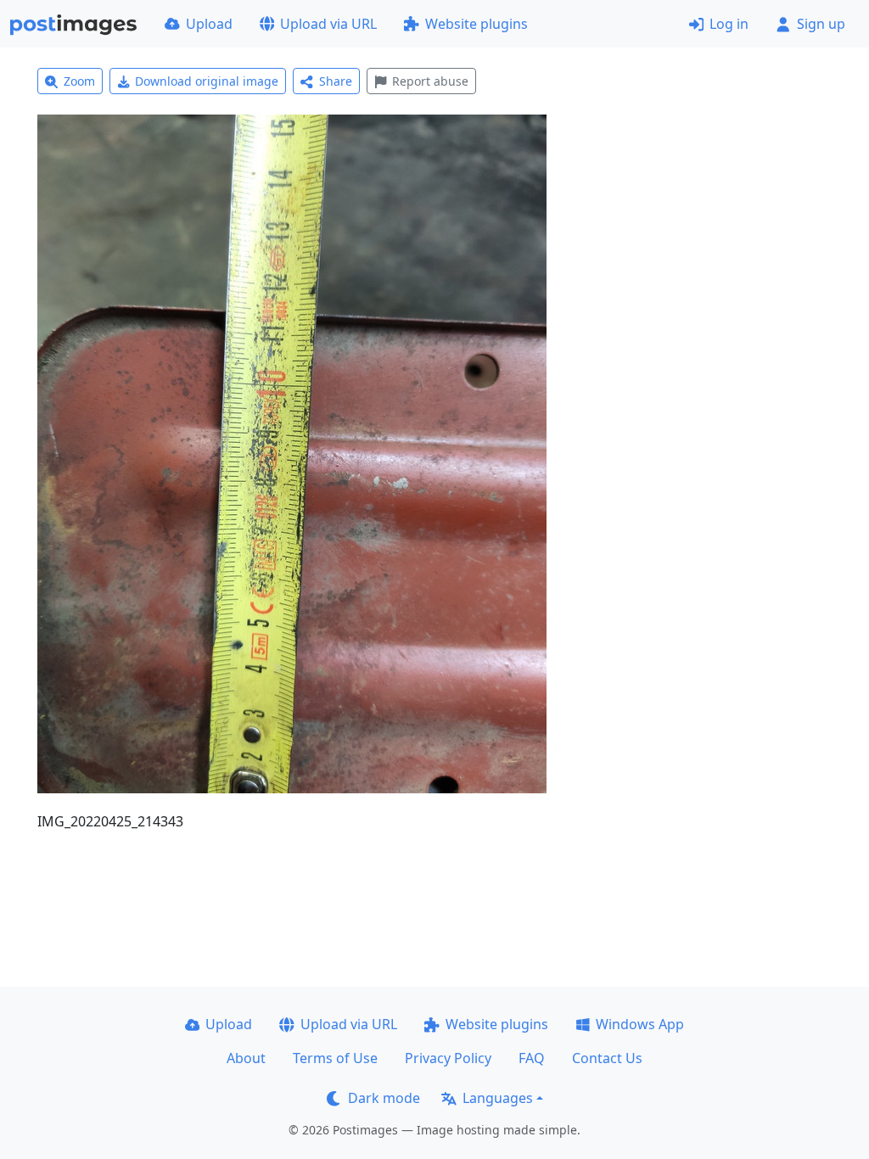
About (246, 1058)
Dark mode (384, 1098)
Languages (498, 1098)
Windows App (640, 1024)
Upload (209, 23)
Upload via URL (328, 23)
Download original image (206, 81)
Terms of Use (335, 1058)
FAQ (532, 1058)
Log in (728, 23)
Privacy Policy (448, 1058)
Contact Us (607, 1058)
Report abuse (430, 81)
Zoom (79, 81)
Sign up (821, 23)
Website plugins (476, 23)
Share (335, 81)
